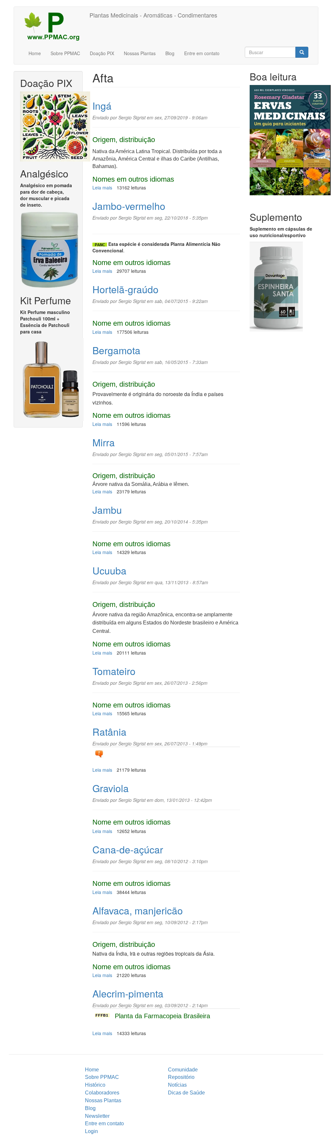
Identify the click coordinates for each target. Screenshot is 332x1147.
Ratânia (109, 732)
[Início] (54, 25)
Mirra (103, 442)
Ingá (102, 106)
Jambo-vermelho (128, 206)
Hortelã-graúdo (125, 289)
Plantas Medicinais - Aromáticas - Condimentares (153, 15)
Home (35, 53)
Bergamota (116, 350)
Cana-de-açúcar (127, 849)
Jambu (107, 510)
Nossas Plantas (140, 53)
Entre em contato (201, 53)
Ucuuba (109, 570)
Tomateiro (114, 671)
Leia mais (102, 187)
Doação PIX (102, 53)
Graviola (110, 788)
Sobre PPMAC (65, 53)
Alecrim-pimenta (127, 993)
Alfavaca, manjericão (137, 910)
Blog (169, 53)
